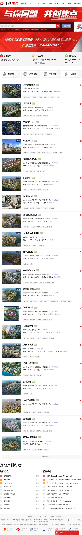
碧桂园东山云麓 (30, 215)
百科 (63, 3)
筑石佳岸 (10, 29)
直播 (50, 3)
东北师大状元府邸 (31, 233)
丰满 (1, 60)
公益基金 (77, 3)
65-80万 (53, 60)
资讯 (43, 3)
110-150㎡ (75, 63)
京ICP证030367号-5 (29, 524)
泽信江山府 (28, 307)
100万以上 (41, 63)
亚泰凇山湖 (28, 252)
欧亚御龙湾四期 (30, 437)
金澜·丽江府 (28, 363)
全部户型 (57, 91)
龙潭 (13, 60)
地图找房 (66, 26)
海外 (69, 3)
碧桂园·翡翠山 (29, 289)
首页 (31, 3)
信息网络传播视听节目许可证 (60, 524)
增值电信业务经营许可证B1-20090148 (12, 524)
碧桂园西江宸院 (35, 29)
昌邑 (9, 60)
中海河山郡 (26, 29)
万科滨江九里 (29, 85)
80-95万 (34, 63)
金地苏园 (27, 419)
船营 (5, 60)
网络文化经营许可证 (74, 524)
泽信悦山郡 (28, 196)
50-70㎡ (74, 60)
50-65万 (47, 60)
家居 (56, 3)
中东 (17, 60)
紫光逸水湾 (28, 344)
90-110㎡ (68, 63)
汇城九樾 (27, 382)
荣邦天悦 (43, 29)
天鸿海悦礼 (28, 326)
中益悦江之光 (29, 270)
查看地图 (36, 88)
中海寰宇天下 (18, 29)
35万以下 (35, 60)
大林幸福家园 (29, 400)
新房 (37, 3)
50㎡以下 (68, 60)
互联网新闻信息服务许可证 (43, 524)
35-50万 (41, 60)
